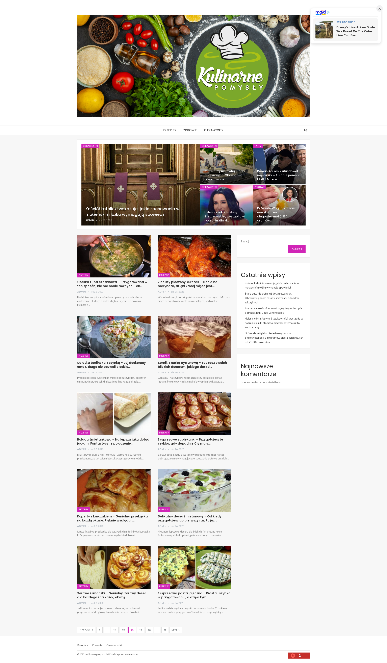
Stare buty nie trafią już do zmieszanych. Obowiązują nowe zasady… (224, 175)
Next (175, 630)
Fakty (258, 146)
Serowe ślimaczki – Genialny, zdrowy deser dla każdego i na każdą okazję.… (111, 595)
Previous (87, 630)
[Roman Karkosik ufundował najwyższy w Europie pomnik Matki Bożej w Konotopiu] (279, 164)
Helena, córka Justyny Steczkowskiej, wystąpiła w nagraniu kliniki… (224, 216)
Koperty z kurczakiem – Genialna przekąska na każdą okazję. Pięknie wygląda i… (112, 518)
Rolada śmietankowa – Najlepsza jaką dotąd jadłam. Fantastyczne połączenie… (113, 441)
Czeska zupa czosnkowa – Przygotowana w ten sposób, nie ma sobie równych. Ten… (112, 284)
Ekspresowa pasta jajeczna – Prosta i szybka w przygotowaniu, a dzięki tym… (194, 595)
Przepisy (169, 130)
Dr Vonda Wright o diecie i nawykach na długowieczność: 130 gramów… (276, 214)
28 (149, 630)
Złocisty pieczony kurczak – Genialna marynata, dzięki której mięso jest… (187, 284)
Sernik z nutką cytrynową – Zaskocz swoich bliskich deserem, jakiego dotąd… (192, 365)
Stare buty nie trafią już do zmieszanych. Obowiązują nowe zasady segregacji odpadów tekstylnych (272, 298)
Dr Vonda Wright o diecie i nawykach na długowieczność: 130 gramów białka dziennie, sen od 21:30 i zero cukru (274, 338)
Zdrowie (190, 130)
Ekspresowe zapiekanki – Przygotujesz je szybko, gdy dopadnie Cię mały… (190, 441)
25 (123, 630)
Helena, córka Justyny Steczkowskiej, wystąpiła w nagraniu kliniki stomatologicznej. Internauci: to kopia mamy (274, 323)
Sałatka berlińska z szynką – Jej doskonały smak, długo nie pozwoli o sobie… (111, 365)
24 (114, 630)
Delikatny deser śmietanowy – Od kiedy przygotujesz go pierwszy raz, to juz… (190, 518)
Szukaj (245, 241)
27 (140, 630)
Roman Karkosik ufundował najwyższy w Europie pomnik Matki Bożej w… (278, 175)
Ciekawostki (214, 130)
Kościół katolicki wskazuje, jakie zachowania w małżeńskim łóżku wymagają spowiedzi (132, 211)
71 (165, 630)
